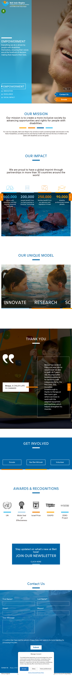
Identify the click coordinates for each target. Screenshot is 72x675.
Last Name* (42, 599)
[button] (1, 197)
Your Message (8, 618)
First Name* (8, 599)
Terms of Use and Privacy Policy (36, 672)
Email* (5, 608)
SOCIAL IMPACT (9, 97)
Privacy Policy (34, 640)
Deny (33, 669)
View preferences (45, 669)
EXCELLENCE (8, 94)
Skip (66, 89)
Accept (24, 669)
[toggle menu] (69, 4)
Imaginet (7, 673)
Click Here (36, 562)
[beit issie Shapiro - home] (15, 4)
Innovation (8, 91)
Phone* (40, 608)
